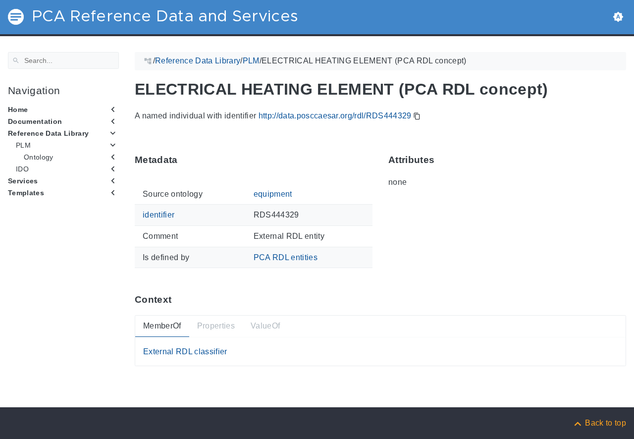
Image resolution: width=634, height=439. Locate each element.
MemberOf (162, 326)
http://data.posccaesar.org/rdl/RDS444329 (335, 115)
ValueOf (265, 326)
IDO (22, 169)
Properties (216, 326)
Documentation (35, 121)
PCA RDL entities (285, 257)
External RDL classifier (185, 351)
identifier (158, 215)
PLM (23, 145)
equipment (273, 194)
